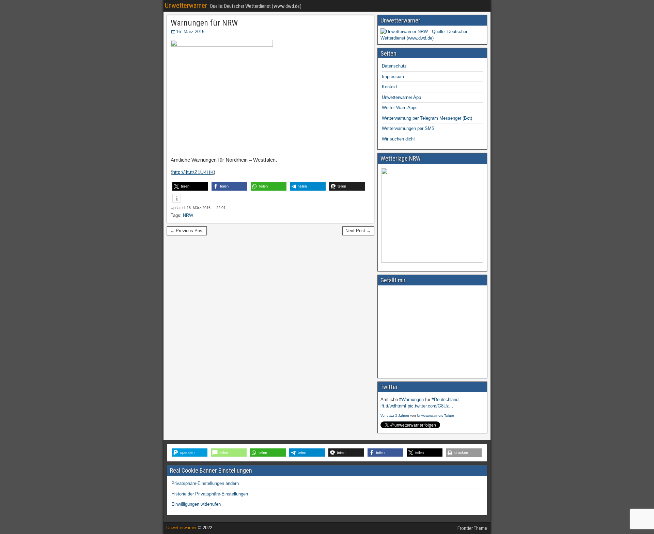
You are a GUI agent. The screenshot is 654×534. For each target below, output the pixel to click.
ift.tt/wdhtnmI (393, 406)
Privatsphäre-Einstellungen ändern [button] (205, 483)
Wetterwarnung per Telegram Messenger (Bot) (427, 118)
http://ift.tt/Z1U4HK (193, 172)
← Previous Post (187, 230)
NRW (188, 215)
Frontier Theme (472, 528)
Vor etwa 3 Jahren (394, 415)
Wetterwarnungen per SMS (408, 128)
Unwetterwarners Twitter (435, 415)
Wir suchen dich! (398, 139)
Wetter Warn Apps (400, 107)
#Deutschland (445, 399)
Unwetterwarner (186, 5)
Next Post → (358, 230)
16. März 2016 (190, 31)
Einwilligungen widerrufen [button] (196, 504)
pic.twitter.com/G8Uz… (430, 406)
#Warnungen (411, 399)
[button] (190, 186)
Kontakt (389, 86)
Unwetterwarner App (401, 97)
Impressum (393, 76)
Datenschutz (394, 66)
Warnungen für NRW (204, 23)
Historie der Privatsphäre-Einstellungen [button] (209, 493)
